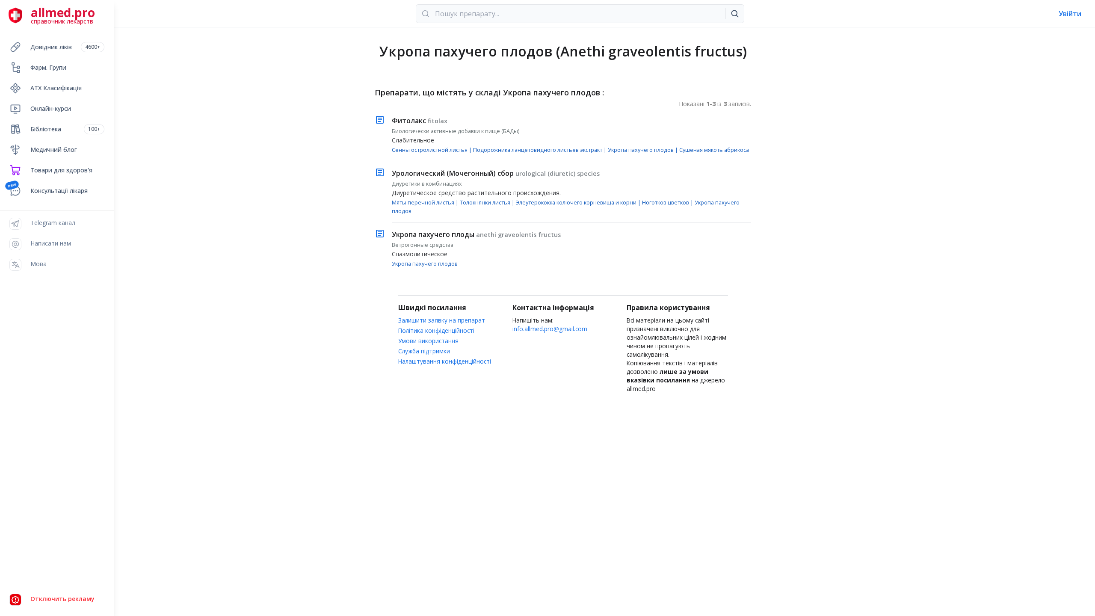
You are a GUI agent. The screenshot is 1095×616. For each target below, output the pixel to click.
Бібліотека (65, 129)
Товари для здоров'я (61, 170)
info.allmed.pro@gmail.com (549, 329)
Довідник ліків (65, 47)
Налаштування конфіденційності (444, 361)
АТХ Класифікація (56, 88)
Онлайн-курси (50, 108)
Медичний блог (53, 149)
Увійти (1070, 13)
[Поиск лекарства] (735, 14)
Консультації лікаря (59, 191)
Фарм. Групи (48, 67)
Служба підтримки (424, 351)
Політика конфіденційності (436, 330)
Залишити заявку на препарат (441, 320)
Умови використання (428, 341)
